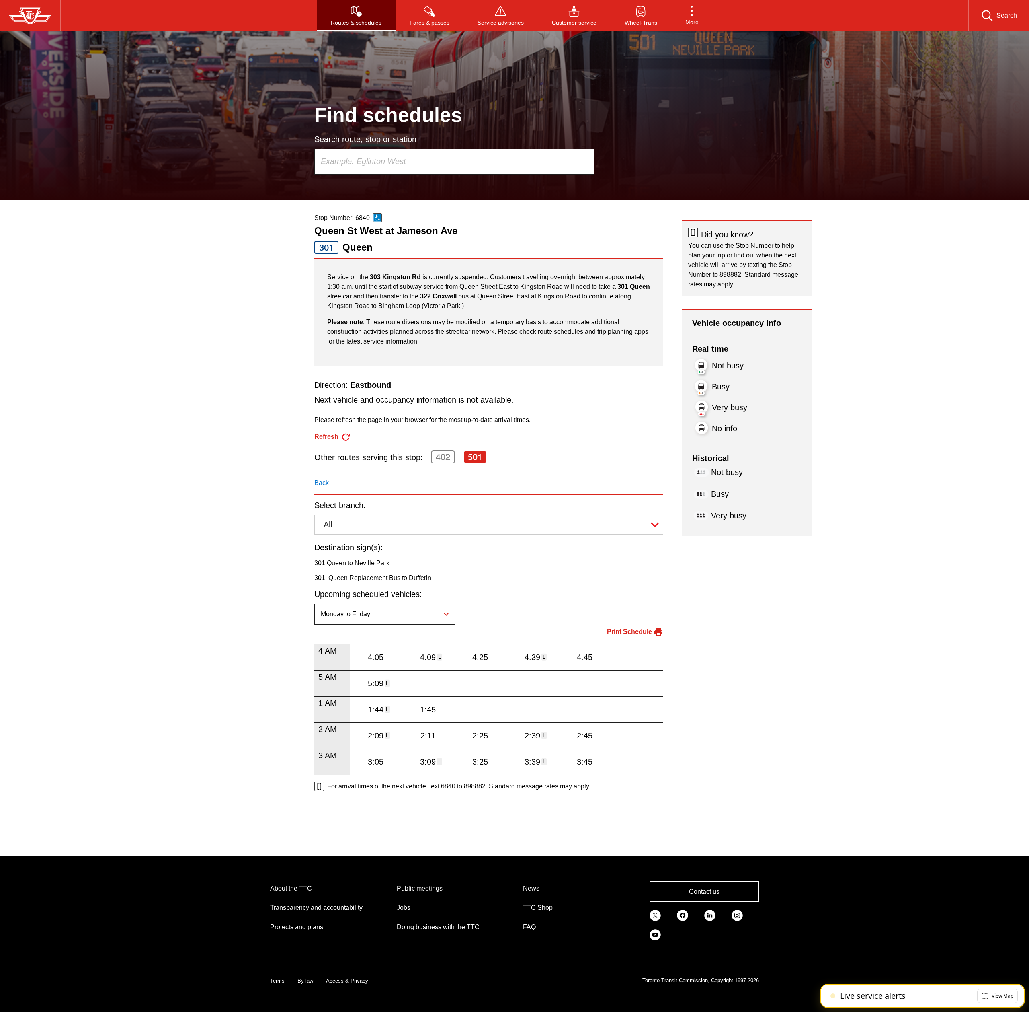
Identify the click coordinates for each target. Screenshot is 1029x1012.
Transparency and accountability (316, 907)
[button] (692, 15)
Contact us (704, 891)
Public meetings (420, 888)
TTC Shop (538, 907)
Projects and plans (296, 927)
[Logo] (30, 15)
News (531, 888)
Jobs (403, 907)
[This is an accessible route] (377, 217)
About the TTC (291, 888)
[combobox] (454, 162)
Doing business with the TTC (438, 927)
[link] (655, 915)
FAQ (529, 927)
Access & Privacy (347, 981)
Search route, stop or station (365, 139)
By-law (305, 981)
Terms (277, 981)
